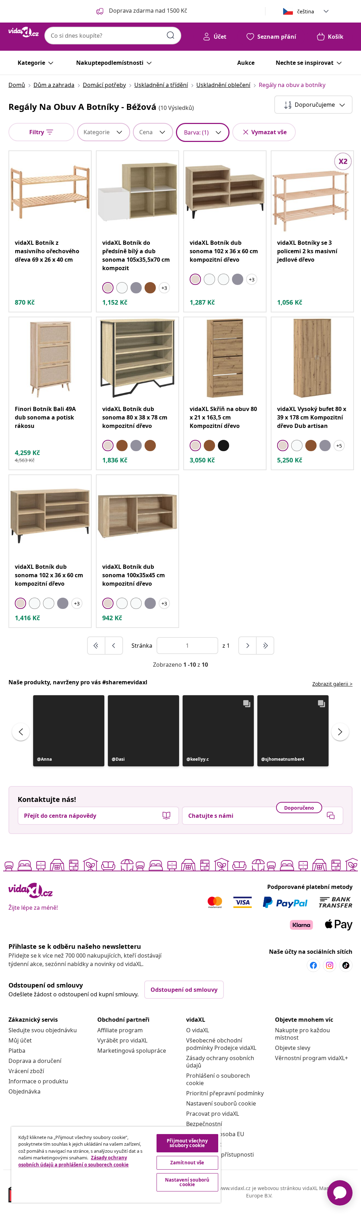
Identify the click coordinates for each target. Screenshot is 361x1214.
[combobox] (112, 35)
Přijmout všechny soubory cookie (187, 1143)
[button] (68, 730)
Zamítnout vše (187, 1162)
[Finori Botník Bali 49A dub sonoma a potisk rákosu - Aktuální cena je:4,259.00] (50, 358)
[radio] (108, 287)
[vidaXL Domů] (23, 32)
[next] (248, 645)
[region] (116, 1165)
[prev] (113, 645)
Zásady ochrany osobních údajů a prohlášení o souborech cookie (73, 1161)
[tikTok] (345, 965)
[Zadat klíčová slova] (170, 35)
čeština (305, 11)
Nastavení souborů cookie (221, 1103)
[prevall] (96, 645)
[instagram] (329, 965)
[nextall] (265, 645)
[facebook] (313, 965)
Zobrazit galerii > (332, 683)
